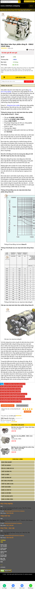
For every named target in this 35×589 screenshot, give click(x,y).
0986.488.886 (9, 513)
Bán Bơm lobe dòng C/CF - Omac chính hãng (22, 427)
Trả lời (2, 421)
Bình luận (10, 48)
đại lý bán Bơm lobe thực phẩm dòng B (10, 391)
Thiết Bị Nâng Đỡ (6, 477)
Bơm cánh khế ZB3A (25, 10)
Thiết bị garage (6, 465)
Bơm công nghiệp (21, 9)
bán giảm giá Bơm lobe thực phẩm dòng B (11, 386)
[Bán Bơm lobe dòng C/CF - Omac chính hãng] (5, 433)
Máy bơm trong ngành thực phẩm (11, 10)
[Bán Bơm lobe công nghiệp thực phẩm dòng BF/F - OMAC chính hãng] (5, 456)
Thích (7, 422)
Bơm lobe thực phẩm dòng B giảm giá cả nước (12, 396)
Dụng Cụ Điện (5, 474)
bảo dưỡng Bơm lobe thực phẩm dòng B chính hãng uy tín (15, 399)
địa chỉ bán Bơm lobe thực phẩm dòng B (10, 401)
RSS (1, 561)
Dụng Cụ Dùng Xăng (7, 499)
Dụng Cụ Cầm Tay (6, 490)
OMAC (15, 59)
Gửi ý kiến (27, 411)
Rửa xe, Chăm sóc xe (7, 468)
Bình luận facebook (22, 405)
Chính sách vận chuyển (3, 545)
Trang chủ (4, 9)
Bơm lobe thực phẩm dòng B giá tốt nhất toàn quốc (13, 394)
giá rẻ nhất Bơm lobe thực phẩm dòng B (14, 384)
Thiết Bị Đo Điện (6, 486)
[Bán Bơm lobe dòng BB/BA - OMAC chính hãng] (5, 444)
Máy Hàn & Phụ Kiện (7, 480)
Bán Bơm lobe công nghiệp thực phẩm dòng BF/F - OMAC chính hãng (22, 447)
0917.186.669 (9, 525)
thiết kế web (17, 574)
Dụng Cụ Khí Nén (6, 493)
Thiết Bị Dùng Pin (6, 471)
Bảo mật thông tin (3, 559)
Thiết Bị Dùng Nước (7, 496)
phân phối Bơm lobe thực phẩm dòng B (10, 389)
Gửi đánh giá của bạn (7, 405)
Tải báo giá (31, 49)
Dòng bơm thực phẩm (13, 105)
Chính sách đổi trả (3, 552)
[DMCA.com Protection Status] (5, 571)
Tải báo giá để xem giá (9, 52)
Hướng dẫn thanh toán (3, 555)
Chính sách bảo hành (3, 549)
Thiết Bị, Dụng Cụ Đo (7, 483)
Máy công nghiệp (12, 9)
